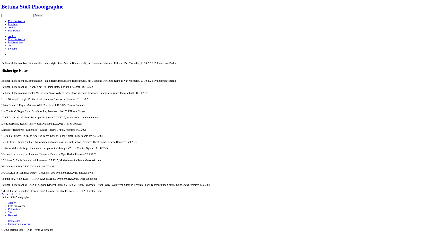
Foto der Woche (16, 21)
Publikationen (15, 42)
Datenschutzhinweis (19, 224)
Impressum (14, 220)
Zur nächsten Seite (11, 194)
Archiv (12, 27)
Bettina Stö (32, 7)
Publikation (14, 30)
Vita (10, 45)
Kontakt (12, 48)
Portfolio (13, 24)
